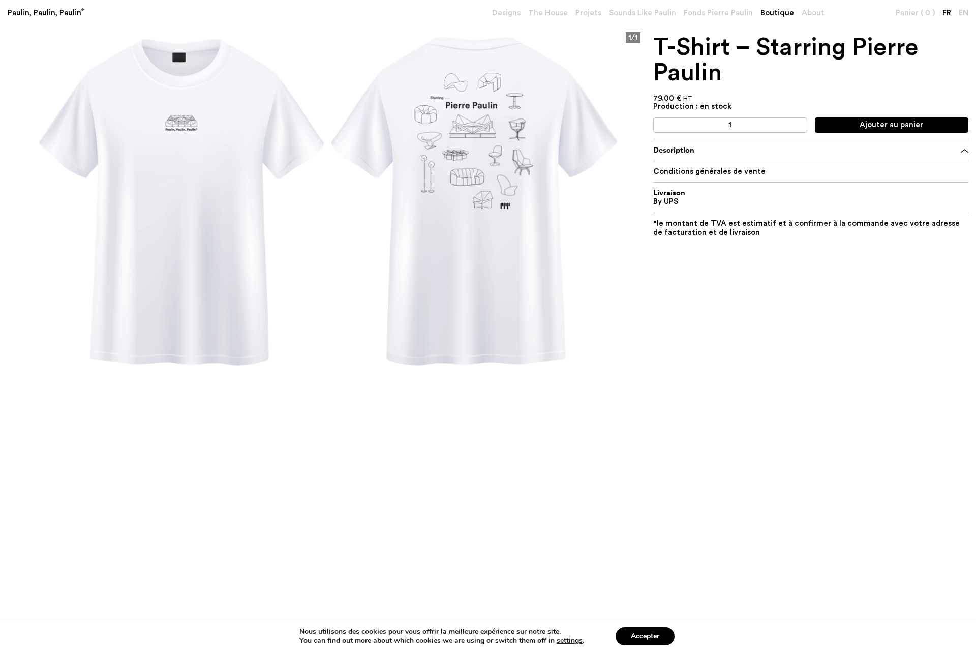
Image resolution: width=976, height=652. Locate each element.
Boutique (777, 13)
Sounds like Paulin (642, 13)
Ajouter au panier (891, 125)
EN (963, 13)
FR (946, 13)
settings (570, 640)
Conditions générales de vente (709, 171)
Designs (506, 13)
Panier (915, 13)
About (813, 13)
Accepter (645, 636)
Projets (588, 13)
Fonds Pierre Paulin (718, 13)
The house (548, 13)
